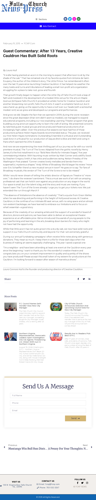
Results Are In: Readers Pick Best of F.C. (77, 334)
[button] (41, 19)
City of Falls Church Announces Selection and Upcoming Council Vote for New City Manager (77, 307)
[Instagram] (74, 19)
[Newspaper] (78, 19)
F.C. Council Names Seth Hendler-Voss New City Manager (30, 306)
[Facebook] (65, 19)
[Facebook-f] (77, 483)
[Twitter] (70, 19)
